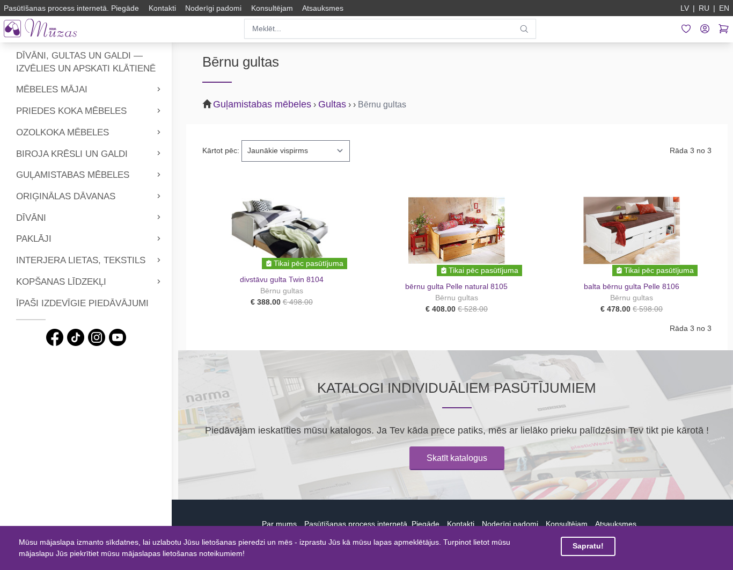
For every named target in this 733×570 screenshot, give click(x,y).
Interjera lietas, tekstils (80, 260)
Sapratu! (588, 546)
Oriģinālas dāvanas (65, 196)
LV (684, 8)
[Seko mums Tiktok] (75, 337)
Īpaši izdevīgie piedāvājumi (82, 303)
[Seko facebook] (54, 337)
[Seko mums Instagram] (96, 337)
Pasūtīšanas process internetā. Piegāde (371, 524)
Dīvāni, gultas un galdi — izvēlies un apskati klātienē (86, 62)
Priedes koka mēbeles (71, 111)
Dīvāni (31, 218)
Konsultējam (567, 524)
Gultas (332, 104)
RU (704, 8)
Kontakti (460, 524)
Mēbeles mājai (51, 89)
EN (724, 8)
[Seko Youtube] (117, 337)
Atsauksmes (615, 524)
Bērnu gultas (382, 104)
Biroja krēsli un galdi (72, 154)
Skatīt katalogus (457, 458)
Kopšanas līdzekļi (61, 282)
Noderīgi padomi (510, 524)
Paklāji (34, 239)
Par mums (279, 524)
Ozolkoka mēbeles (62, 132)
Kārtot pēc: (220, 150)
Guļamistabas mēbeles (72, 175)
